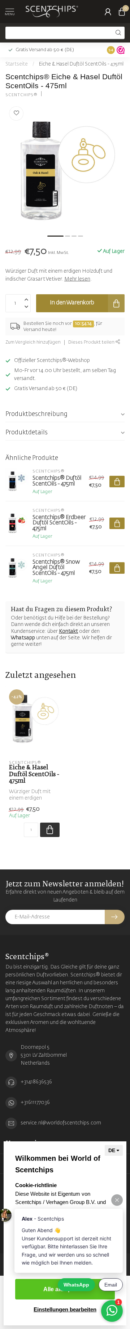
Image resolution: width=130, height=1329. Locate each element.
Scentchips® (21, 95)
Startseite (16, 64)
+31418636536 (36, 1081)
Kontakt (68, 631)
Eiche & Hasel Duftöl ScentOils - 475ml (81, 64)
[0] (122, 11)
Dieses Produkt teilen (92, 342)
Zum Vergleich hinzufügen (33, 342)
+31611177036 (35, 1102)
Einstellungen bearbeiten (65, 1309)
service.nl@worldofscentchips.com (61, 1123)
